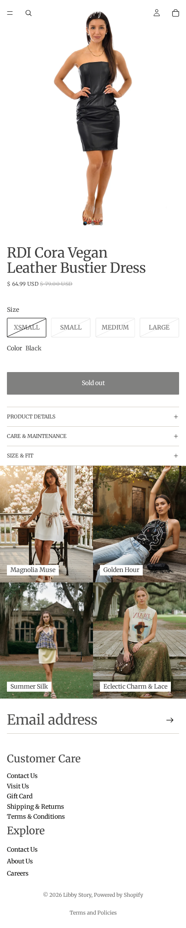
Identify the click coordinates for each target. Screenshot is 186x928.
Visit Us (18, 786)
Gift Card (19, 797)
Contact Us (22, 776)
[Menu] (10, 13)
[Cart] (175, 13)
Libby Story (77, 895)
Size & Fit (20, 455)
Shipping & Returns (35, 806)
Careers (18, 873)
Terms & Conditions (36, 816)
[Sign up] (170, 720)
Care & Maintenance (37, 436)
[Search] (28, 13)
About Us (20, 862)
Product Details (31, 416)
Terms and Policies (93, 912)
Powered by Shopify (118, 895)
